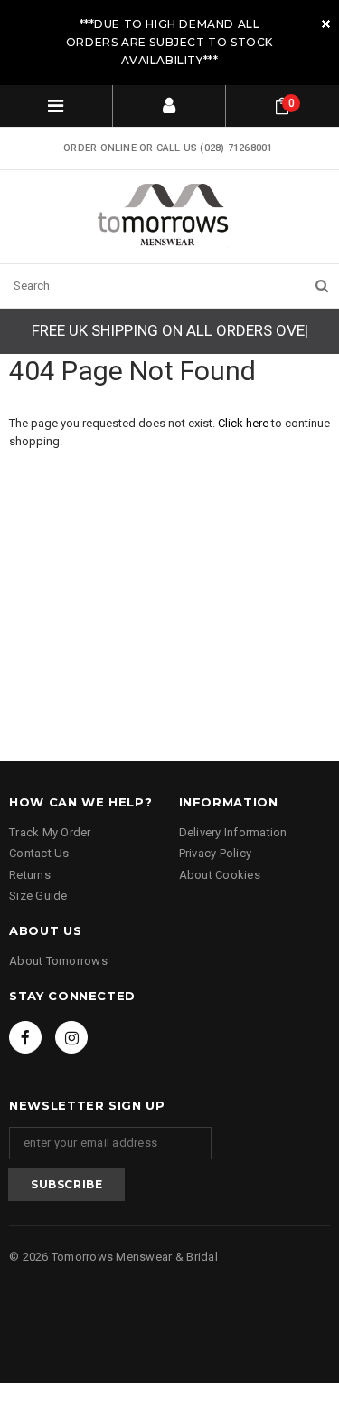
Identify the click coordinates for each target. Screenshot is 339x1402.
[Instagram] (71, 1037)
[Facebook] (25, 1037)
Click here (244, 423)
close (326, 24)
